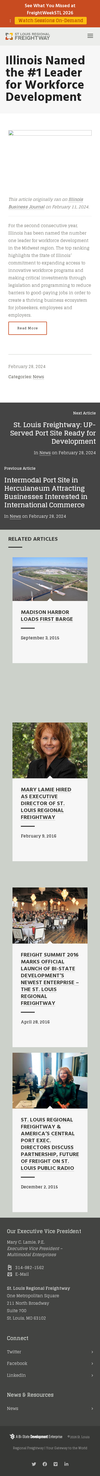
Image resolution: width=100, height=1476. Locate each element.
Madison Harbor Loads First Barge (47, 616)
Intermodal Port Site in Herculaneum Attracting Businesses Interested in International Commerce (46, 492)
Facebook (17, 1363)
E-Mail (22, 1274)
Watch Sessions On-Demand (50, 20)
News (38, 376)
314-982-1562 (29, 1267)
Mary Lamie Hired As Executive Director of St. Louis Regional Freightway (46, 804)
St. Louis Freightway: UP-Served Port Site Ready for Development (53, 433)
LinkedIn (16, 1375)
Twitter (14, 1352)
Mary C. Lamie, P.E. (26, 1242)
